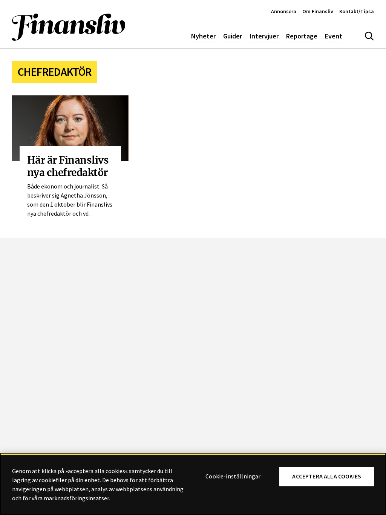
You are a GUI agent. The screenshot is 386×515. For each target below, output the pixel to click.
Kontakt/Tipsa (356, 11)
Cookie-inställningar (232, 476)
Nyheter (203, 36)
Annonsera (283, 11)
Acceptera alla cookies (326, 476)
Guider (232, 36)
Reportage (301, 36)
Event (333, 36)
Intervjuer (264, 36)
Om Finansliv (317, 11)
